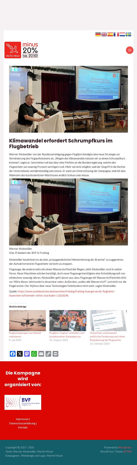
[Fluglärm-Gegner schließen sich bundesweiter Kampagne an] (67, 320)
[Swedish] (129, 34)
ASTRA (127, 451)
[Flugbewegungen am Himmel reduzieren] (27, 320)
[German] (98, 34)
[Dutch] (123, 34)
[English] (104, 34)
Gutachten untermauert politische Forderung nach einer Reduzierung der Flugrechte (107, 336)
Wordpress (125, 447)
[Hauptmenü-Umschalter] (129, 50)
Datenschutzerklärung (22, 423)
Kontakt (23, 427)
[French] (116, 34)
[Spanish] (110, 34)
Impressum (22, 419)
